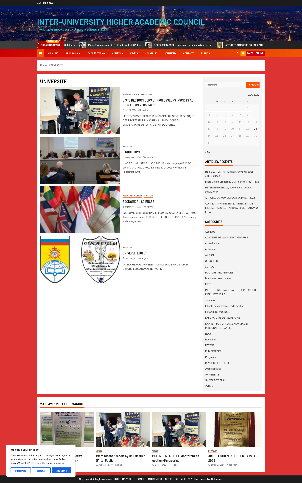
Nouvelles (151, 53)
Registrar (144, 110)
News (208, 333)
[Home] (40, 53)
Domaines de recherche (218, 278)
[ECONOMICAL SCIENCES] (80, 209)
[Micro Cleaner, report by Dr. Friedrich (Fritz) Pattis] (123, 429)
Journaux (170, 53)
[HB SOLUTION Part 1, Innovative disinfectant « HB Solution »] (67, 429)
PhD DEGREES (213, 351)
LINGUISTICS (131, 152)
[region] (41, 461)
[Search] (238, 53)
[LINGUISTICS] (80, 160)
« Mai (208, 152)
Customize (20, 471)
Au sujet (53, 53)
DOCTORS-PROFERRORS (142, 94)
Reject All (41, 471)
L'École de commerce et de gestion (224, 306)
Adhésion (117, 53)
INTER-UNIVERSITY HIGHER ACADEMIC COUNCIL (121, 21)
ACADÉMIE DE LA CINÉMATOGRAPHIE (226, 237)
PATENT (209, 345)
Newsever (201, 479)
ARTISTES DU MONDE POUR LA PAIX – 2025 (225, 45)
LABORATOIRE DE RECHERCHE (222, 317)
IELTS (208, 284)
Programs (71, 53)
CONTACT (188, 53)
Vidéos (134, 53)
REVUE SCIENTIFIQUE (217, 363)
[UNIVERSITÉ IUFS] (80, 259)
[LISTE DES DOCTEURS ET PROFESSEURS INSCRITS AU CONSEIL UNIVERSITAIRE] (80, 110)
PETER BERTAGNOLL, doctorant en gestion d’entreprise (161, 45)
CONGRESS (211, 260)
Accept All (61, 471)
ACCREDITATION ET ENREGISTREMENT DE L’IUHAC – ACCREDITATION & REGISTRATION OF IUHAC (232, 208)
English (205, 53)
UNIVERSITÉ (127, 146)
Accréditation (96, 53)
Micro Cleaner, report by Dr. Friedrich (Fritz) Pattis (92, 45)
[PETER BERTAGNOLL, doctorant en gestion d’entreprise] (179, 429)
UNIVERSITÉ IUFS (134, 253)
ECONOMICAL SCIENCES (138, 201)
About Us (210, 231)
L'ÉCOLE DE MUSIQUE (217, 311)
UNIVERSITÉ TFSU (215, 380)
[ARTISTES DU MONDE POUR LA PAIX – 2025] (235, 429)
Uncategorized (213, 368)
